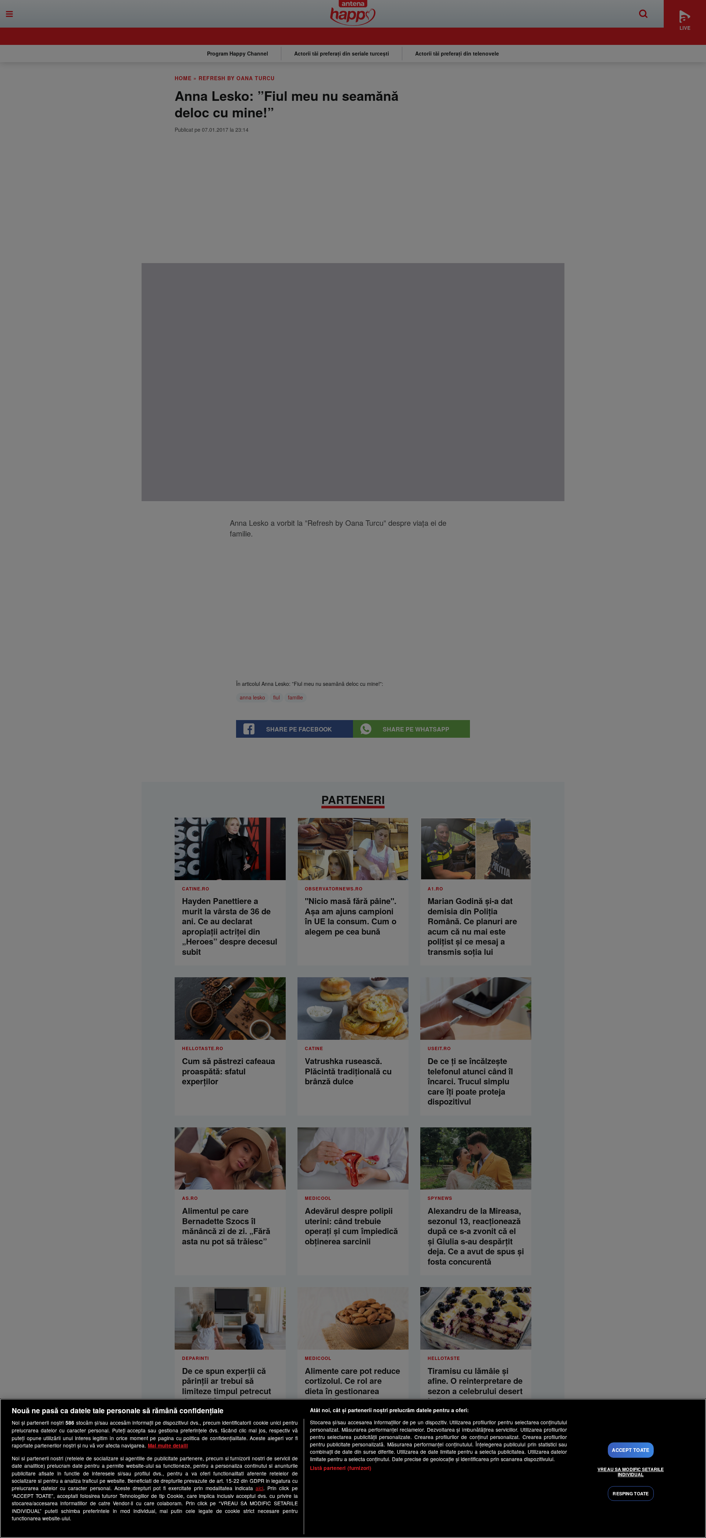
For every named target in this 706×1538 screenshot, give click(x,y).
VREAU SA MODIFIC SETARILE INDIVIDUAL (631, 1472)
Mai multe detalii (168, 1445)
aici (259, 1488)
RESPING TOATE (631, 1493)
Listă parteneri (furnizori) (341, 1467)
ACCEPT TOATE (630, 1450)
